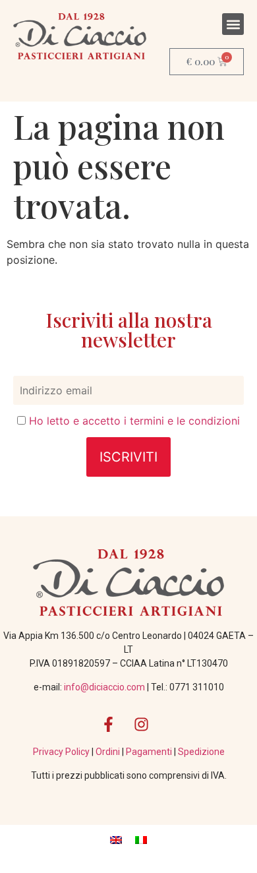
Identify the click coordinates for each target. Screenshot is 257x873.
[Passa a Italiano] (141, 839)
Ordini (109, 751)
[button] (233, 24)
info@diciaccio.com (104, 687)
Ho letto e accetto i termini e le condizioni (134, 420)
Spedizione (201, 751)
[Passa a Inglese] (115, 839)
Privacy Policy (62, 751)
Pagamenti (150, 751)
